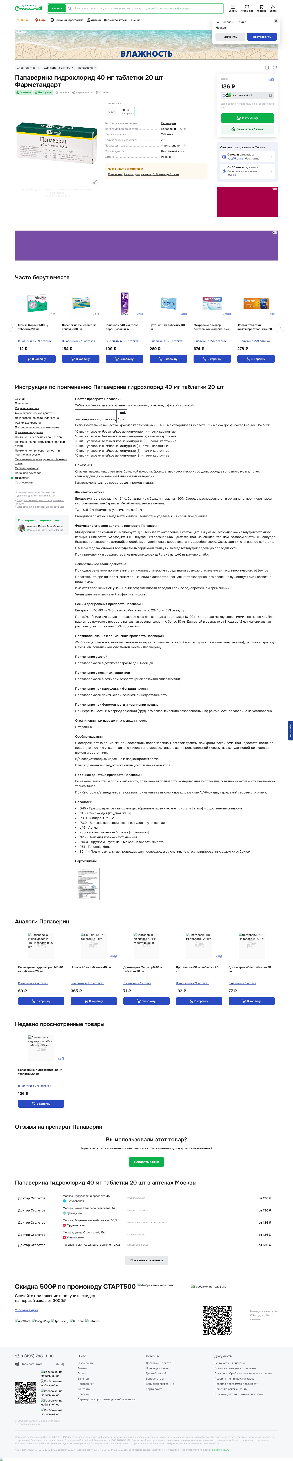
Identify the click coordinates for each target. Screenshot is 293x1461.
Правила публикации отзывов (234, 1378)
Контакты (84, 1389)
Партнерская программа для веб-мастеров (107, 1399)
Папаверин (168, 123)
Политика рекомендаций (230, 1389)
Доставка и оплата (158, 1363)
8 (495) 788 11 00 (37, 1356)
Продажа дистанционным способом (238, 1394)
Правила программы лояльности (236, 1384)
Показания (115, 174)
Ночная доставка (157, 1368)
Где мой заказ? (156, 1373)
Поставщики (86, 1384)
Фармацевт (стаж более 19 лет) (45, 530)
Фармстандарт (171, 145)
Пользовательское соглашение (235, 1368)
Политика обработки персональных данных (243, 1373)
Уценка (136, 20)
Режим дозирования (137, 174)
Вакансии (84, 1378)
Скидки (26, 20)
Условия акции (26, 1310)
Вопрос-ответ (155, 1378)
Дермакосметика (116, 20)
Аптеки (96, 20)
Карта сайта (154, 1389)
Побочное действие (165, 174)
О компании (85, 1363)
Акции (43, 20)
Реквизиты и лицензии (229, 1363)
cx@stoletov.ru (220, 1449)
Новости (83, 1394)
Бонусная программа (69, 20)
